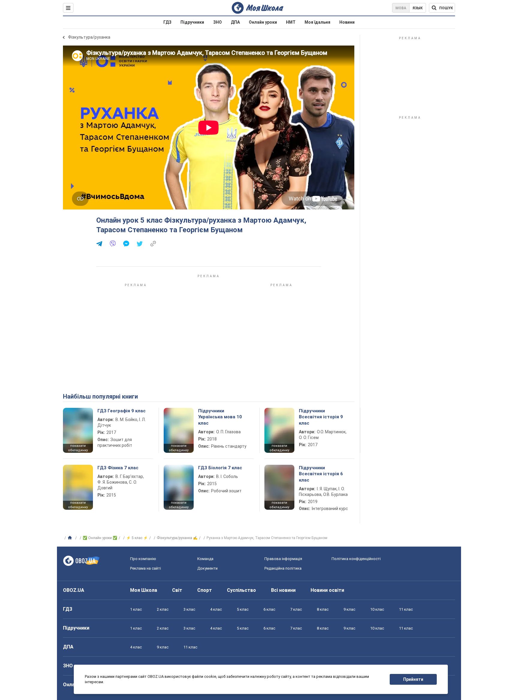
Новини (347, 22)
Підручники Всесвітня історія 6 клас (321, 474)
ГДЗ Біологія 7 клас (220, 467)
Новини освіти (327, 590)
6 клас (269, 609)
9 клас (349, 609)
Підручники (192, 22)
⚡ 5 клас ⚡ (137, 538)
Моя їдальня (317, 22)
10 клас (377, 609)
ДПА (235, 22)
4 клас (216, 609)
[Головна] (70, 537)
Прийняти (413, 679)
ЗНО (217, 22)
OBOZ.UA (73, 590)
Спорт (204, 590)
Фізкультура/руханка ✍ (177, 538)
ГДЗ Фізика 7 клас (117, 467)
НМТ (291, 22)
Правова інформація (283, 558)
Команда (205, 558)
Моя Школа (143, 590)
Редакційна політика (283, 568)
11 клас (406, 609)
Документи (207, 568)
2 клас (162, 609)
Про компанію (143, 558)
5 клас (243, 609)
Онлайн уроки (263, 22)
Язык (417, 8)
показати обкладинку (78, 448)
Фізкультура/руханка (89, 37)
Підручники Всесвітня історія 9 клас (321, 417)
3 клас (189, 609)
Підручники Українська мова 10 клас (220, 417)
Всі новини (283, 590)
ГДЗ (167, 22)
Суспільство (241, 590)
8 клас (323, 609)
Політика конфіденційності (356, 558)
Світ (177, 590)
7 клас (296, 609)
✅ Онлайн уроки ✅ (100, 538)
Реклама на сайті (145, 568)
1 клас (136, 609)
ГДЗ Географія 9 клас (121, 411)
